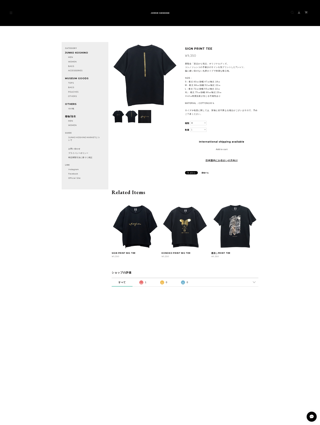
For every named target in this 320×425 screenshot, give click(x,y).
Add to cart (222, 149)
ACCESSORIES (75, 70)
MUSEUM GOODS (77, 78)
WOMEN (72, 62)
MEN (70, 57)
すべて (122, 282)
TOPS (71, 83)
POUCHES (73, 92)
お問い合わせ (74, 149)
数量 (187, 130)
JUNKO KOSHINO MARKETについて (84, 138)
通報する (205, 173)
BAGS (71, 66)
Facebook (73, 174)
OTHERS (72, 96)
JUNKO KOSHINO (76, 52)
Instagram (73, 169)
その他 (71, 108)
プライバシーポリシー (78, 153)
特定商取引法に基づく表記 (80, 157)
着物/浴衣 (70, 116)
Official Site (74, 178)
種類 (187, 123)
